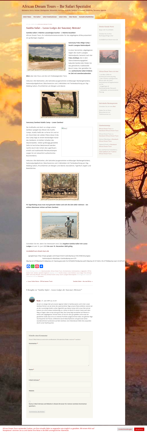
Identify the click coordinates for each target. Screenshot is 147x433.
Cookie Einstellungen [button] (125, 429)
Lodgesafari (83, 271)
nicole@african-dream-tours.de (37, 251)
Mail (114, 106)
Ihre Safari (37, 17)
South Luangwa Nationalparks (68, 274)
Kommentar (33, 343)
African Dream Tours (45, 24)
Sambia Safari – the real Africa (83, 281)
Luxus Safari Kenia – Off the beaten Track (39, 281)
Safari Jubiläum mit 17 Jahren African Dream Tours (107, 153)
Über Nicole (73, 17)
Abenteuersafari (45, 271)
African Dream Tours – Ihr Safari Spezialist (56, 6)
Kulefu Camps (63, 273)
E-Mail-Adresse (34, 380)
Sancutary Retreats (35, 274)
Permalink (40, 276)
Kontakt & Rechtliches (86, 17)
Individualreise (75, 271)
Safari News (27, 17)
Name (31, 369)
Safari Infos (63, 17)
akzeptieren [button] (139, 429)
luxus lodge (80, 273)
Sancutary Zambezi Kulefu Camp (50, 274)
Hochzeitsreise (67, 271)
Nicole (38, 301)
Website (31, 391)
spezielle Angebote (44, 273)
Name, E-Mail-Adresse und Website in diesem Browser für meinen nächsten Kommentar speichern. (58, 405)
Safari (27, 274)
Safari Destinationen (50, 17)
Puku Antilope (88, 273)
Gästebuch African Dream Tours (108, 130)
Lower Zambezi (71, 273)
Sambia (36, 273)
